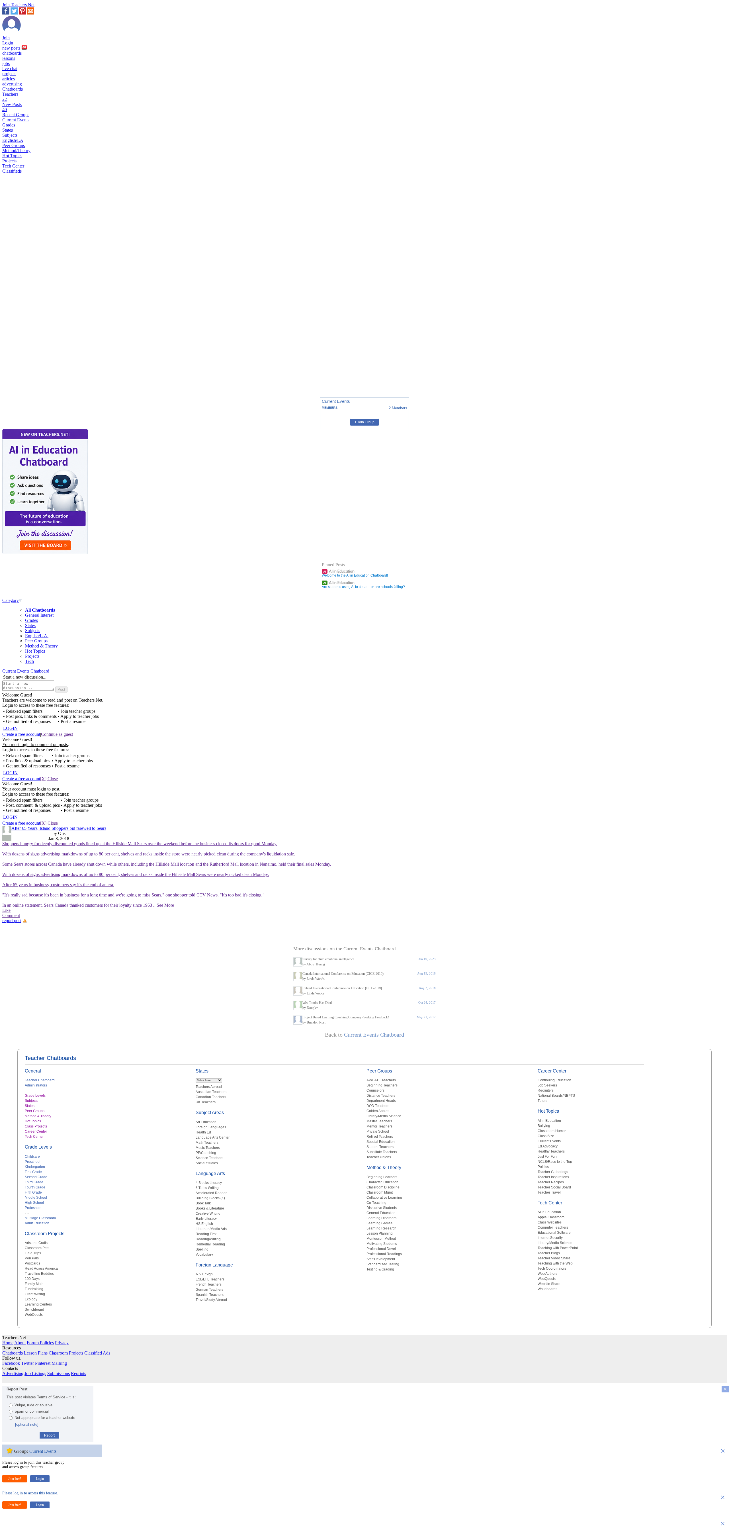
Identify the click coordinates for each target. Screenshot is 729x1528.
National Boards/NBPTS (556, 1096)
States (7, 130)
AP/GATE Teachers (381, 1080)
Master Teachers (379, 1121)
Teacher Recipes (551, 1182)
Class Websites (550, 1222)
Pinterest (42, 1363)
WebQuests (34, 1315)
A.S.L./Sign (204, 1274)
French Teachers (209, 1284)
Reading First (206, 1234)
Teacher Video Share (554, 1258)
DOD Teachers (377, 1106)
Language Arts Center (213, 1137)
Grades (8, 124)
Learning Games (379, 1223)
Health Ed (203, 1132)
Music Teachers (208, 1148)
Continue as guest (57, 734)
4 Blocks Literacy (209, 1183)
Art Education (206, 1122)
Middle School (36, 1198)
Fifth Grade (33, 1192)
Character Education (382, 1182)
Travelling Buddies (39, 1274)
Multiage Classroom (40, 1218)
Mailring (59, 1363)
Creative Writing (208, 1214)
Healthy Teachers (551, 1151)
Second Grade (36, 1177)
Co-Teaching (376, 1203)
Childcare (32, 1157)
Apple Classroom (551, 1217)
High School (34, 1203)
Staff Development (380, 1259)
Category (10, 600)
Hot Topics (12, 155)
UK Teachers (206, 1102)
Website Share (549, 1284)
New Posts (12, 107)
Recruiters (546, 1090)
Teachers (10, 97)
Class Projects (36, 1126)
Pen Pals (32, 1258)
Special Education (380, 1142)
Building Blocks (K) (210, 1198)
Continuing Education (554, 1080)
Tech (29, 661)
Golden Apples (377, 1111)
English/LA (12, 140)
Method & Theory (41, 646)
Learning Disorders (381, 1218)
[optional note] (26, 1424)
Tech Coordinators (552, 1268)
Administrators (36, 1085)
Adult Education (37, 1223)
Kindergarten (35, 1167)
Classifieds (12, 171)
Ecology (31, 1299)
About (20, 1342)
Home (7, 1342)
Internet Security (550, 1238)
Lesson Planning (379, 1233)
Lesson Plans (36, 1353)
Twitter (27, 1363)
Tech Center (13, 166)
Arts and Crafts (36, 1243)
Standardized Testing (382, 1264)
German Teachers (209, 1290)
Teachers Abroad (209, 1087)
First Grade (33, 1172)
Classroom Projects (44, 1233)
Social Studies (207, 1163)
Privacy (62, 1342)
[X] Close (49, 778)
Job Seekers (547, 1085)
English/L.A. (36, 635)
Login (7, 42)
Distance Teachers (380, 1096)
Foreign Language (214, 1265)
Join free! (14, 1479)
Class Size (546, 1136)
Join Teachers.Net (18, 4)
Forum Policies (40, 1342)
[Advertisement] (26, 373)
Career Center (36, 1131)
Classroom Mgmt (379, 1192)
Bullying (544, 1126)
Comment (11, 915)
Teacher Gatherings (553, 1172)
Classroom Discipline (383, 1187)
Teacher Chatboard (40, 1080)
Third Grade (34, 1182)
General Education (381, 1213)
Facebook (11, 1363)
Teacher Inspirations (553, 1177)
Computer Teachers (553, 1227)
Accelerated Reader (211, 1193)
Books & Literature (210, 1208)
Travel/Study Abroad (211, 1300)
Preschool (32, 1162)
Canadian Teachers (211, 1097)
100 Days (32, 1279)
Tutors (542, 1101)
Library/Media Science (383, 1116)
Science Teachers (209, 1158)
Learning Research (381, 1228)
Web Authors (547, 1274)
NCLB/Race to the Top (555, 1162)
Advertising (12, 1373)
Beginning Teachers (382, 1085)
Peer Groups (13, 145)
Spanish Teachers (210, 1295)
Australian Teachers (211, 1092)
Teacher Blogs (549, 1253)
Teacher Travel (549, 1192)
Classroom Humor (552, 1131)
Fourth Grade (35, 1187)
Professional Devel (381, 1249)
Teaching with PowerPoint (558, 1248)
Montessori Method (381, 1239)
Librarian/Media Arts (211, 1229)
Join (6, 37)
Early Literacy (206, 1219)
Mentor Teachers (379, 1126)
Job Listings (35, 1373)
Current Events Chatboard (25, 671)
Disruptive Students (381, 1208)
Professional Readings (384, 1254)
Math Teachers (207, 1143)
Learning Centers (38, 1304)
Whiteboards (547, 1289)
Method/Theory (16, 150)
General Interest (39, 615)
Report (49, 1435)
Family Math (34, 1284)
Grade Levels (35, 1096)
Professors (33, 1208)
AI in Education (339, 571)
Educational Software (554, 1233)
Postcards (32, 1263)
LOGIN (10, 728)
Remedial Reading (210, 1244)
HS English (204, 1224)
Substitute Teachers (381, 1152)
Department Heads (381, 1101)
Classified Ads (97, 1353)
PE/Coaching (206, 1153)
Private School (377, 1131)
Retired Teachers (379, 1137)
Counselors (375, 1090)
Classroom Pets (37, 1248)
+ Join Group (364, 422)
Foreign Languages (211, 1127)
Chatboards (12, 89)
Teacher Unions (378, 1157)
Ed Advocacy (548, 1146)
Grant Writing (35, 1294)
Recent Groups (15, 114)
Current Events (15, 119)
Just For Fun (547, 1157)
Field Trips (33, 1253)
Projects (9, 160)
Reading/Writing (208, 1239)
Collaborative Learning (384, 1198)
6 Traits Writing (207, 1188)
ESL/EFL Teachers (210, 1279)
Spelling (202, 1249)
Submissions (58, 1373)
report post (11, 920)
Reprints (78, 1373)
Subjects (9, 135)
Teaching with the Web (555, 1263)
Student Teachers (380, 1147)
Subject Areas (210, 1112)
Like (6, 910)
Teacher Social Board (554, 1187)
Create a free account (21, 734)
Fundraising (34, 1289)
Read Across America (41, 1268)
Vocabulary (204, 1255)
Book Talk (203, 1203)
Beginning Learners (381, 1177)
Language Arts (210, 1173)
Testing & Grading (380, 1269)
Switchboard (34, 1310)
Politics (543, 1167)
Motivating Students (381, 1244)
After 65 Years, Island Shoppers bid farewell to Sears (58, 828)
